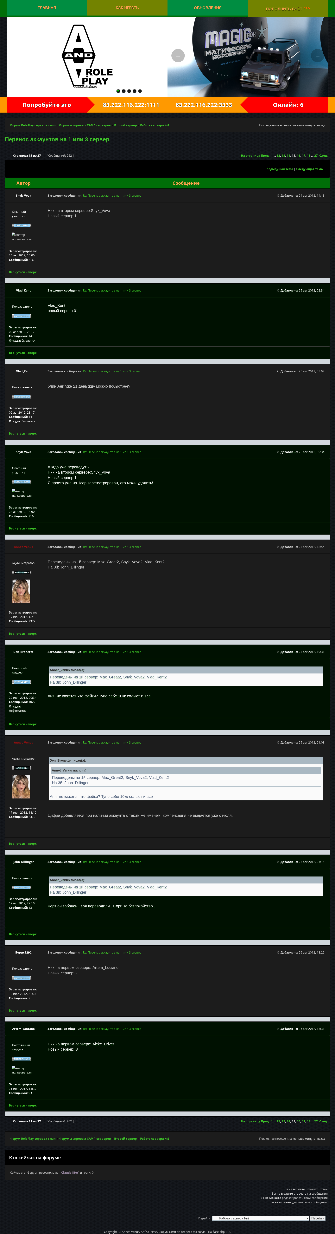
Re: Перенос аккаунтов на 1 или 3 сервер (112, 195)
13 (283, 155)
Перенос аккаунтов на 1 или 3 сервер (57, 139)
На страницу (250, 155)
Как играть (127, 8)
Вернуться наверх (23, 272)
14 (288, 155)
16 (298, 155)
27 (316, 155)
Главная (47, 8)
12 (278, 155)
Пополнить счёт (288, 8)
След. (323, 155)
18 (308, 155)
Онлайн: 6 (288, 105)
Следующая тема (309, 169)
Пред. (265, 155)
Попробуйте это (46, 105)
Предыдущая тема (278, 169)
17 (303, 155)
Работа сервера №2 (154, 125)
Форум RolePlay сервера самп (33, 125)
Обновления (208, 8)
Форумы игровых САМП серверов (85, 125)
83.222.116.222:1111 (127, 105)
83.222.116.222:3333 (208, 105)
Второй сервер (125, 125)
